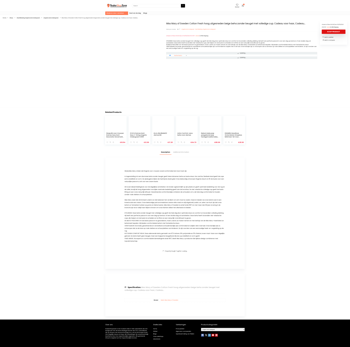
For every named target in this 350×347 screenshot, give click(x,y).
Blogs (145, 13)
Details (197, 36)
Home (4, 18)
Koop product (333, 32)
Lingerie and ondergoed (51, 18)
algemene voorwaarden (183, 331)
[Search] (183, 5)
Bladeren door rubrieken (115, 13)
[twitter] (206, 335)
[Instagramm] (209, 335)
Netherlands (178, 55)
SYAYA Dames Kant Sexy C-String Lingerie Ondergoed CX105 (138, 135)
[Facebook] (202, 335)
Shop (11, 18)
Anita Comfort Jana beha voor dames (185, 134)
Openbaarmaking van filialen (185, 334)
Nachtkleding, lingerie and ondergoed (28, 18)
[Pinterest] (216, 335)
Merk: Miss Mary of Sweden (169, 300)
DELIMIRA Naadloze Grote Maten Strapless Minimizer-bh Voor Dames (233, 136)
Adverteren (156, 339)
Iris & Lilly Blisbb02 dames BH (160, 134)
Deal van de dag (135, 13)
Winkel (155, 331)
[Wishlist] (237, 4)
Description (165, 152)
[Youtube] (212, 335)
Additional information (181, 152)
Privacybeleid (180, 329)
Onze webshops (158, 336)
